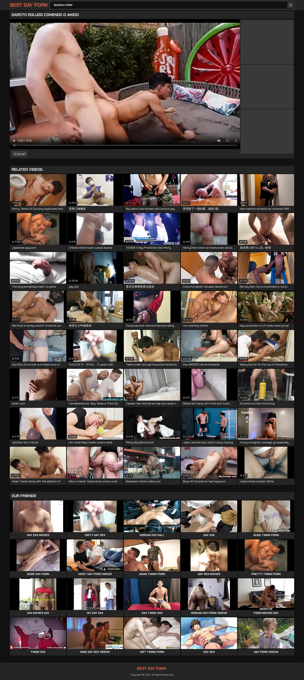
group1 (21, 154)
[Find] (290, 5)
